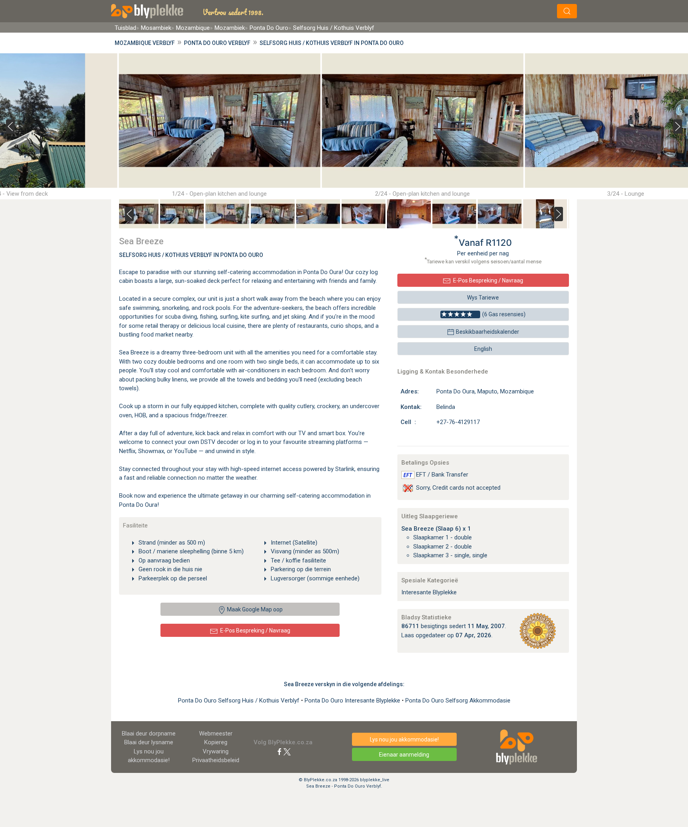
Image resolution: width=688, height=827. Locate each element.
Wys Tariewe (483, 297)
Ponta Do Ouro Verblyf (217, 43)
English (483, 349)
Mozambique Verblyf (145, 43)
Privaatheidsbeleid (215, 760)
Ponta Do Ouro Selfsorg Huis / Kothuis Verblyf (239, 700)
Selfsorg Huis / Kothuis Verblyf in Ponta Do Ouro (332, 43)
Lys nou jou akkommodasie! (404, 739)
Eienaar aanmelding (404, 754)
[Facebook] (279, 751)
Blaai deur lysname (148, 742)
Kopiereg (215, 742)
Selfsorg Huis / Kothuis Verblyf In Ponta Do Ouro (191, 255)
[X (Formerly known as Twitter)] (287, 751)
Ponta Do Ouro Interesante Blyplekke (353, 700)
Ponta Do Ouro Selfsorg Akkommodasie (457, 700)
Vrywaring (216, 751)
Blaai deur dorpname (149, 733)
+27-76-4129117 (458, 422)
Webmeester (216, 733)
